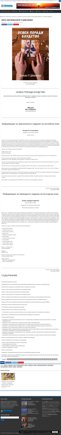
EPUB (29, 84)
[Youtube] (51, 1)
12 (24, 359)
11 (22, 359)
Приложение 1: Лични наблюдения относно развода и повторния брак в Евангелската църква (20, 352)
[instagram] (52, 1)
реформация (57, 409)
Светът (51, 11)
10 (19, 359)
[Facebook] (49, 1)
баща (55, 403)
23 (46, 359)
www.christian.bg (9, 261)
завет (26, 365)
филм (50, 412)
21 (42, 359)
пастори (56, 408)
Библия (6, 365)
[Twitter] (50, 1)
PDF (27, 84)
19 (38, 359)
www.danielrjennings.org (43, 146)
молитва (44, 408)
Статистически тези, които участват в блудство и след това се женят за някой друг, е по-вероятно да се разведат (26, 312)
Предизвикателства (24, 11)
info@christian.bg (11, 259)
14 (28, 359)
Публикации (8, 16)
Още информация (48, 431)
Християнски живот (6, 11)
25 (50, 359)
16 (32, 359)
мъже (48, 408)
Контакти (27, 1)
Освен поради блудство (42, 365)
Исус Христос (56, 402)
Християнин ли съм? (8, 1)
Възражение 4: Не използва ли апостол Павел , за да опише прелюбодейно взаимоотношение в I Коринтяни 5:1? (27, 325)
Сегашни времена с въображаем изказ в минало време (13, 345)
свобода (43, 411)
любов (54, 406)
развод (10, 366)
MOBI (33, 84)
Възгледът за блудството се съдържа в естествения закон (13, 309)
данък (55, 405)
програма (50, 409)
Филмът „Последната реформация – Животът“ (31, 425)
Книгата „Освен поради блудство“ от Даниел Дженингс (32, 419)
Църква (32, 11)
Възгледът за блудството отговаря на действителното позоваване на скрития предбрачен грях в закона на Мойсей (25, 302)
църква (50, 414)
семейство (20, 366)
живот (44, 406)
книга (35, 365)
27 (54, 359)
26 (52, 359)
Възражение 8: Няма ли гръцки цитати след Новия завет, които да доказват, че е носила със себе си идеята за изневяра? (29, 334)
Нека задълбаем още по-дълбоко (9, 344)
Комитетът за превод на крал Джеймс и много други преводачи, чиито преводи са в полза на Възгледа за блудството (25, 296)
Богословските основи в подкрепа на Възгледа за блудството (14, 304)
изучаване (30, 365)
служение (57, 411)
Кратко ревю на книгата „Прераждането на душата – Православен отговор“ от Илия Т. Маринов (30, 411)
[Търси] (60, 1)
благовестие (58, 403)
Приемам (55, 432)
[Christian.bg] (7, 5)
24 (48, 359)
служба (53, 411)
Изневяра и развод (21, 16)
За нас (23, 1)
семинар (49, 411)
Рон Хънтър (49, 403)
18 (36, 359)
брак (14, 365)
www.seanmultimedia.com (30, 111)
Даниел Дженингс (20, 365)
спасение (44, 412)
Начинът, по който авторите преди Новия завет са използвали (16, 289)
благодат (44, 405)
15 (30, 359)
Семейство (15, 11)
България (50, 402)
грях (53, 405)
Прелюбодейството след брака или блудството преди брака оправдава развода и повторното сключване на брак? (25, 284)
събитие (48, 412)
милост (56, 406)
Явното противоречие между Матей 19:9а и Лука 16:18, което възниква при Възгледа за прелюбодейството (23, 299)
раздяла (14, 366)
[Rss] (48, 1)
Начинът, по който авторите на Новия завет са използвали (15, 291)
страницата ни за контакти (7, 408)
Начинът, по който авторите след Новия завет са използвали (15, 294)
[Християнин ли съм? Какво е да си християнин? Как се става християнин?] (38, 5)
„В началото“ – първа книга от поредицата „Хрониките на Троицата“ (30, 404)
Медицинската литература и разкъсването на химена (13, 307)
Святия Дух (52, 403)
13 (26, 359)
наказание (50, 408)
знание (47, 406)
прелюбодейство (4, 366)
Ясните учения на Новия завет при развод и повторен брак (14, 342)
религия (53, 409)
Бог (47, 402)
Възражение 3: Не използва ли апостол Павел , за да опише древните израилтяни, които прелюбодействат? (26, 324)
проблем (47, 409)
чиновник (47, 416)
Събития (19, 1)
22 (44, 359)
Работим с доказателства (6, 349)
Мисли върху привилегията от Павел (9, 347)
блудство (10, 365)
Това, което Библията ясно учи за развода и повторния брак (13, 339)
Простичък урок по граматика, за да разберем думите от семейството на (18, 286)
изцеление (49, 406)
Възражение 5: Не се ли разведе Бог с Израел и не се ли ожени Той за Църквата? (19, 327)
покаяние (43, 409)
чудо (49, 416)
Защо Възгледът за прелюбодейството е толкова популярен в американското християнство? (20, 314)
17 (34, 359)
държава (57, 405)
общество (53, 408)
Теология (39, 11)
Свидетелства (45, 11)
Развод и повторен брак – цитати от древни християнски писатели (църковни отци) (7, 384)
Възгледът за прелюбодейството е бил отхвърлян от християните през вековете (18, 337)
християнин (54, 412)
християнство (45, 414)
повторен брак (50, 365)
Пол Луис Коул (44, 403)
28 (56, 359)
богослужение (48, 405)
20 (40, 359)
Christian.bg (5, 22)
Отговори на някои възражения (7, 317)
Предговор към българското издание (9, 281)
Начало (2, 1)
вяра (51, 405)
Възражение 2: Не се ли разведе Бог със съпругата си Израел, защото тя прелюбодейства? (21, 322)
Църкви (14, 1)
